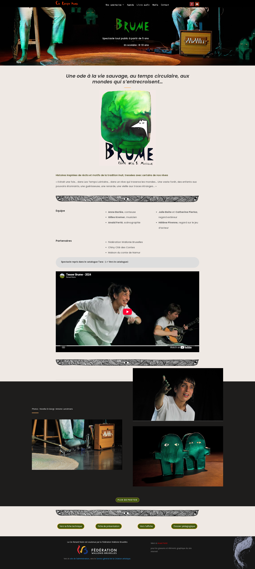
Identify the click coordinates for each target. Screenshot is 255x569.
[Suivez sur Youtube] (197, 4)
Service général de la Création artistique (113, 558)
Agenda (130, 4)
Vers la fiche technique (71, 526)
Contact (165, 4)
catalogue (121, 261)
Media (155, 4)
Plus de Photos (127, 500)
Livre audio (143, 4)
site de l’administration (79, 558)
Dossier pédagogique (184, 526)
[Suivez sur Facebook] (192, 4)
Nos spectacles (114, 4)
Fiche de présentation (108, 526)
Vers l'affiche (146, 526)
